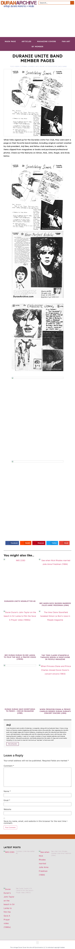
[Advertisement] (37, 23)
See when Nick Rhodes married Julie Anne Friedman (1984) (55, 604)
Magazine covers (46, 41)
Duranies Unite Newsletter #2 (19, 601)
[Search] (72, 2)
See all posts (12, 744)
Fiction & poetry (51, 66)
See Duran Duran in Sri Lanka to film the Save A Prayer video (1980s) (20, 657)
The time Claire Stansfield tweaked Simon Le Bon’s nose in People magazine (55, 657)
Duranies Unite (33, 66)
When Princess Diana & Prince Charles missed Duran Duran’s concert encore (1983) (55, 711)
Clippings (23, 66)
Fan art (66, 41)
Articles (26, 41)
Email (7, 800)
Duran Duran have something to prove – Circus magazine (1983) (20, 711)
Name (7, 791)
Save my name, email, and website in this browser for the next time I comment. (35, 822)
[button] (12, 543)
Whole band (62, 66)
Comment (9, 766)
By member (37, 46)
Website (7, 809)
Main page (10, 41)
